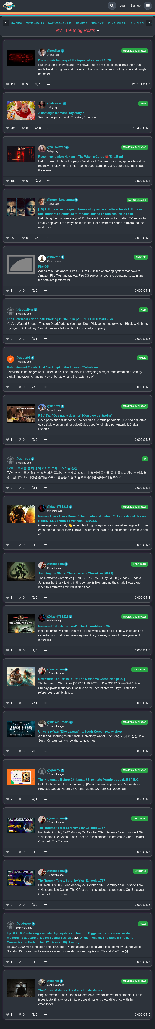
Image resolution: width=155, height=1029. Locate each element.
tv (145, 459)
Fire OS (43, 266)
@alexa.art (55, 103)
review (81, 22)
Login (123, 5)
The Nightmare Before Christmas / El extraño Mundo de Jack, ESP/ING (88, 779)
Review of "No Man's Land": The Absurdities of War (75, 626)
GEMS (143, 103)
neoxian (98, 22)
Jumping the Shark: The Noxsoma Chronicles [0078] (75, 573)
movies (16, 22)
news (143, 924)
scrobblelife (59, 22)
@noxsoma (55, 563)
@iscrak (53, 980)
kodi (143, 309)
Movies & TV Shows (134, 51)
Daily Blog (139, 564)
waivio (142, 358)
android (141, 257)
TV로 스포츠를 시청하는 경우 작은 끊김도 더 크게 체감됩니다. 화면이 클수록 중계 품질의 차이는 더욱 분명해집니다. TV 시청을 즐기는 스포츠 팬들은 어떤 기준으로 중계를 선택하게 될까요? (77, 475)
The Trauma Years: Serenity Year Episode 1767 (71, 827)
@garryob (23, 458)
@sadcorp (24, 923)
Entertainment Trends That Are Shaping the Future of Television (52, 367)
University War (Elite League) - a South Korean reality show (80, 731)
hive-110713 (35, 22)
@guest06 (23, 357)
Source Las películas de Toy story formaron (67, 117)
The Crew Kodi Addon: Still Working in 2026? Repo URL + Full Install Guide (60, 319)
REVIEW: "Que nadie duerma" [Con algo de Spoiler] (75, 415)
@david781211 (58, 506)
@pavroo (54, 256)
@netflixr (54, 50)
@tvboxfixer (25, 309)
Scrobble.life (137, 200)
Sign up (135, 5)
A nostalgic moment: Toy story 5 (61, 113)
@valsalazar (56, 147)
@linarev (54, 406)
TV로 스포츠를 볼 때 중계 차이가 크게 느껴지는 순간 (42, 468)
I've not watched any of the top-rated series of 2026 (74, 60)
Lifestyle (140, 871)
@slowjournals (58, 722)
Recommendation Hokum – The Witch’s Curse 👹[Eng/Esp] (80, 156)
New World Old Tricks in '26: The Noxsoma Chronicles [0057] (81, 679)
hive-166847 (117, 22)
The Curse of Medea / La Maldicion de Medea (70, 990)
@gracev (54, 770)
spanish (137, 22)
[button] (147, 6)
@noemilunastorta (60, 199)
